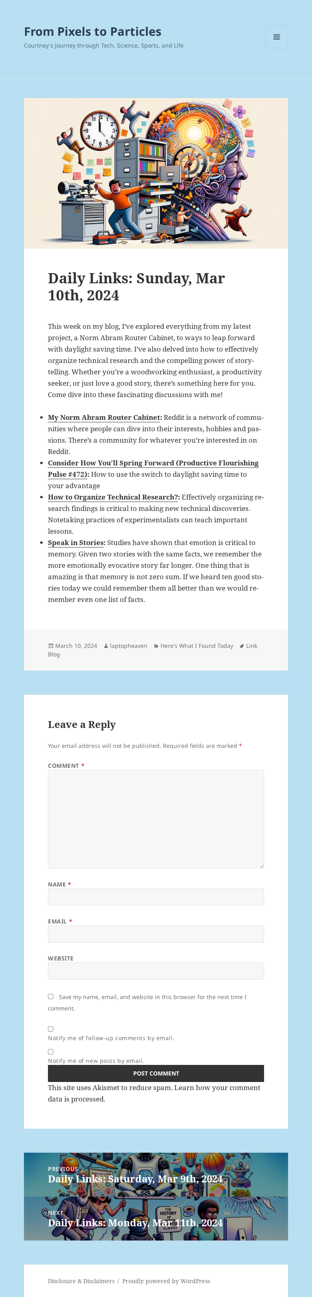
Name (59, 884)
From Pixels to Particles (92, 31)
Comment (66, 765)
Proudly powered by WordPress (166, 1281)
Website (61, 958)
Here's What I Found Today (196, 646)
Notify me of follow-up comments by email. (111, 1038)
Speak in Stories (76, 542)
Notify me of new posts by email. (96, 1061)
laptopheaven (128, 646)
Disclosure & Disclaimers (81, 1281)
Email (60, 921)
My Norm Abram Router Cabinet (104, 417)
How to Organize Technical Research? (113, 497)
